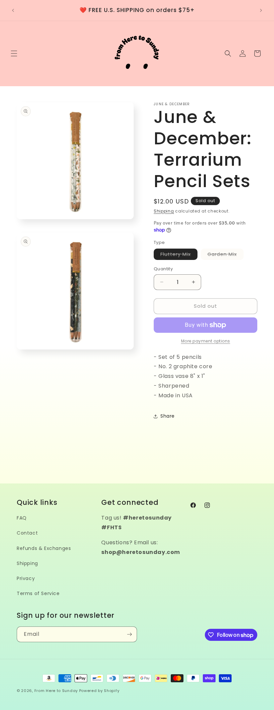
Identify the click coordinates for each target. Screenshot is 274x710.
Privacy (26, 578)
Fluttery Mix (178, 255)
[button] (14, 53)
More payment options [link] (205, 341)
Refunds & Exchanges (44, 548)
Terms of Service (38, 593)
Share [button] (167, 416)
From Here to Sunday (56, 690)
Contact (27, 533)
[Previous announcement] (13, 10)
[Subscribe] (129, 634)
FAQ (22, 518)
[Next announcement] (261, 10)
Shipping (164, 211)
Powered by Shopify (99, 690)
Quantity (163, 269)
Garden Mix (226, 255)
